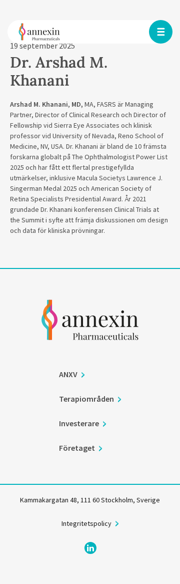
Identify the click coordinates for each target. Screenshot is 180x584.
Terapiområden (86, 399)
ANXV (68, 374)
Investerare (79, 423)
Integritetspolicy (87, 523)
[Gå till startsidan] (90, 333)
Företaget (77, 448)
